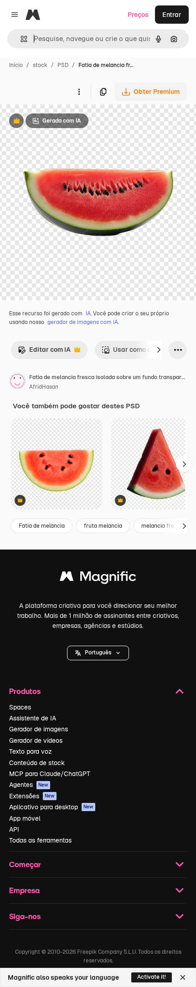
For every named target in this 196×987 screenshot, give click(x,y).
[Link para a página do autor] (17, 382)
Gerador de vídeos (35, 740)
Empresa (24, 890)
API (14, 829)
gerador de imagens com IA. (83, 322)
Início (16, 65)
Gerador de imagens (38, 729)
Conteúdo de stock (37, 763)
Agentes (28, 785)
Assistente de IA (32, 718)
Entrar (171, 14)
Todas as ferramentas (40, 840)
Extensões (32, 796)
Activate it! (151, 977)
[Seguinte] (158, 350)
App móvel (25, 818)
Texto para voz (30, 751)
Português (98, 652)
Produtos (25, 691)
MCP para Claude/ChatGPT (49, 774)
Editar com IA (44, 352)
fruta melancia (103, 525)
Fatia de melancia (42, 525)
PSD (62, 65)
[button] (98, 653)
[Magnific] (98, 578)
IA (88, 313)
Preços (138, 14)
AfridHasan (43, 387)
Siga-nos (25, 916)
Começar (25, 864)
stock (40, 65)
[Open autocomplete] (20, 39)
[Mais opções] (79, 91)
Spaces (20, 707)
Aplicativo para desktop (51, 807)
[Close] (182, 977)
